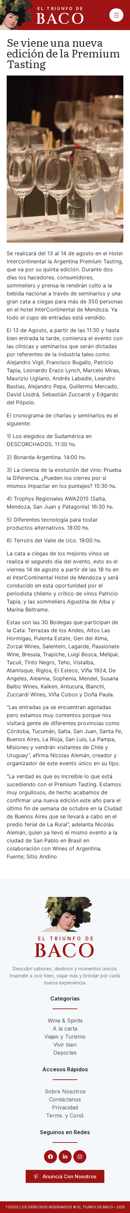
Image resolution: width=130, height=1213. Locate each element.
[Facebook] (50, 1156)
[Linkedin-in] (65, 1156)
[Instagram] (79, 1156)
